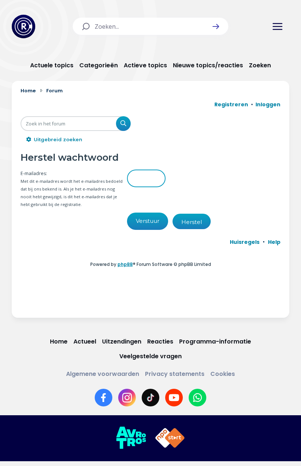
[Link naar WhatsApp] (197, 397)
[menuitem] (245, 242)
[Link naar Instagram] (127, 397)
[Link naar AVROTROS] (131, 438)
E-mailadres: (34, 173)
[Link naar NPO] (170, 438)
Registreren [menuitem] (231, 104)
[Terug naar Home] (23, 26)
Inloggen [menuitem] (267, 104)
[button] (216, 26)
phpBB (125, 264)
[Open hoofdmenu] (277, 26)
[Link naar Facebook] (103, 397)
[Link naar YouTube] (174, 397)
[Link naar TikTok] (150, 397)
